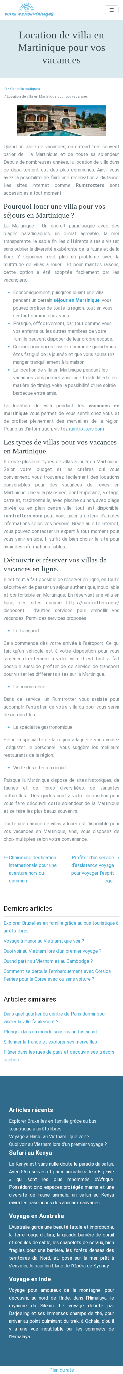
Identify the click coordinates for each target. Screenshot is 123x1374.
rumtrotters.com (86, 429)
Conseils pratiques (25, 89)
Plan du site (61, 1370)
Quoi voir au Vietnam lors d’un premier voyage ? (53, 951)
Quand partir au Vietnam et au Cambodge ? (48, 961)
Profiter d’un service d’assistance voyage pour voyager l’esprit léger (92, 869)
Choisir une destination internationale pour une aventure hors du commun (33, 869)
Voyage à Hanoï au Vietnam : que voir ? (44, 941)
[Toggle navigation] (112, 10)
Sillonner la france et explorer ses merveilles (50, 1042)
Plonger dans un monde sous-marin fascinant (50, 1032)
